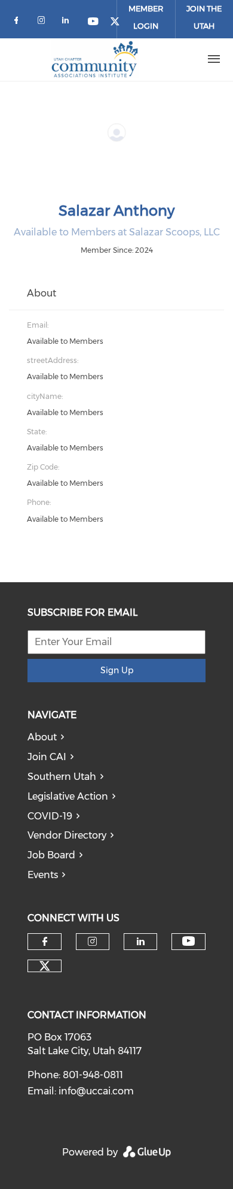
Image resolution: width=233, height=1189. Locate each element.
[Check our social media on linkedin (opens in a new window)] (69, 22)
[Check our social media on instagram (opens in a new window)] (44, 22)
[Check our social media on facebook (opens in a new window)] (18, 22)
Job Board (51, 855)
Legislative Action (67, 796)
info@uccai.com (96, 1091)
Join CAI (46, 757)
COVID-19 (49, 816)
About (42, 737)
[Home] (95, 59)
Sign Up (116, 670)
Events (42, 875)
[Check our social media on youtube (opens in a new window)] (94, 22)
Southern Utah (61, 776)
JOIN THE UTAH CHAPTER (204, 26)
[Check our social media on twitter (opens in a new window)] (45, 966)
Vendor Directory (66, 835)
